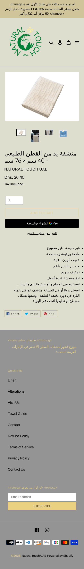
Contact (14, 425)
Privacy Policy (18, 458)
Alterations (16, 391)
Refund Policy (18, 436)
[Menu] (77, 42)
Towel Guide (17, 414)
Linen (12, 380)
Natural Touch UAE (34, 555)
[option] (21, 133)
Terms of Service (21, 447)
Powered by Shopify (60, 555)
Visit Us (14, 403)
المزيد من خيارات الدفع (42, 233)
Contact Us (16, 469)
